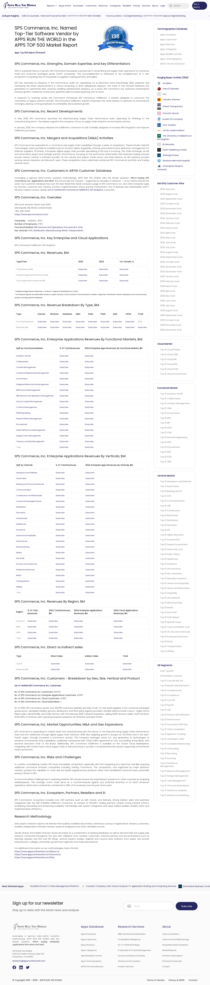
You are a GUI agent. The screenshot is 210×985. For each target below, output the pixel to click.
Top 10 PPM (165, 442)
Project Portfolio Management (29, 418)
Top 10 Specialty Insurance (173, 578)
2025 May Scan (167, 295)
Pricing (136, 5)
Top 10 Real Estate (169, 515)
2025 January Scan (169, 276)
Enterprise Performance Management (32, 384)
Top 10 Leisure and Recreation (175, 588)
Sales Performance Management (30, 430)
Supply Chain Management (28, 436)
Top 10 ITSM (166, 432)
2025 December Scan (171, 329)
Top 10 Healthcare (169, 559)
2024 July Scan (167, 247)
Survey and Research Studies (131, 955)
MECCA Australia (30, 15)
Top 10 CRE (165, 505)
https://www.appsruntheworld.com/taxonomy (38, 854)
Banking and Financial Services (30, 484)
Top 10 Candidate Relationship (175, 743)
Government (21, 518)
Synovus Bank (113, 15)
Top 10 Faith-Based (169, 617)
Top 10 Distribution (169, 520)
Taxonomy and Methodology (175, 939)
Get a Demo (197, 6)
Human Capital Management (29, 401)
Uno (164, 94)
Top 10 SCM (165, 456)
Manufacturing (53, 230)
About (155, 5)
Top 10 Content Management (175, 403)
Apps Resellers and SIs (171, 54)
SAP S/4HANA (93, 15)
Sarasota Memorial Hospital (176, 160)
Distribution (39, 230)
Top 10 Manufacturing (171, 602)
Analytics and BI (23, 356)
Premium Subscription (172, 955)
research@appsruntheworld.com (28, 960)
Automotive (21, 478)
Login (162, 5)
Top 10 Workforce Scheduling (174, 795)
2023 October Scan (169, 203)
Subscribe (82, 269)
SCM (80, 227)
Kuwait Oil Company (173, 119)
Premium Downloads (172, 961)
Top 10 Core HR (167, 700)
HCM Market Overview (171, 675)
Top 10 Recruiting (168, 753)
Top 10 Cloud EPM (168, 364)
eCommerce (21, 378)
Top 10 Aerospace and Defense (175, 481)
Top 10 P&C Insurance (171, 573)
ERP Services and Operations (48, 227)
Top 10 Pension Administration (175, 714)
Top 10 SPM (165, 451)
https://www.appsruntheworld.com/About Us (37, 851)
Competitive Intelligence (129, 939)
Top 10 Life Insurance (170, 568)
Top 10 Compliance (169, 695)
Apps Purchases (168, 34)
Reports (50, 5)
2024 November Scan (171, 266)
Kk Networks (168, 144)
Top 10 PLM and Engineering (173, 437)
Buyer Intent (65, 5)
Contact (166, 966)
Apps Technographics (171, 58)
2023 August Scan (169, 194)
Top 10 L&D (165, 709)
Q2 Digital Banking (132, 15)
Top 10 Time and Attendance (174, 785)
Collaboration (22, 361)
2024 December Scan (171, 271)
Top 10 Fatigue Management (174, 775)
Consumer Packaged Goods (28, 501)
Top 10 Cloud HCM (169, 369)
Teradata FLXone (37, 886)
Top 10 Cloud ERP (168, 359)
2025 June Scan (168, 300)
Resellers (127, 5)
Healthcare (21, 524)
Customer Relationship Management (32, 373)
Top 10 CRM (165, 408)
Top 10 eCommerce (170, 413)
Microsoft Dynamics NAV (53, 15)
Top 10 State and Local (171, 549)
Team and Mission (170, 934)
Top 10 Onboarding (169, 748)
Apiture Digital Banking (174, 15)
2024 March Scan (169, 228)
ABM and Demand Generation (132, 934)
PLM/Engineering (23, 413)
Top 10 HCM (166, 427)
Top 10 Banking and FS (171, 491)
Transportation (75, 230)
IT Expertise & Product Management (134, 950)
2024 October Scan (170, 261)
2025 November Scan (170, 325)
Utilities (19, 587)
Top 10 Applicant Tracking (173, 734)
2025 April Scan (167, 291)
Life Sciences (21, 541)
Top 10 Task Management (173, 780)
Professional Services (25, 569)
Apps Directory (167, 44)
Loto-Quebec (169, 125)
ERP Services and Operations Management (34, 396)
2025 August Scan (169, 310)
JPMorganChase (171, 155)
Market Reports (169, 950)
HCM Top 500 (166, 671)
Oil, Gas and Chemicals (26, 564)
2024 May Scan (167, 237)
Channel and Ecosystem (129, 961)
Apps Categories (168, 49)
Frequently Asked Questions (175, 944)
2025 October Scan (169, 320)
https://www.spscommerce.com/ (31, 214)
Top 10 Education (168, 525)
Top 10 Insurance (168, 563)
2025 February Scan (170, 281)
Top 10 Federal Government (174, 544)
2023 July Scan (167, 189)
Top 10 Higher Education (172, 534)
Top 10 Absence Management (175, 771)
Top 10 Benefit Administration (174, 685)
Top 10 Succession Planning (173, 724)
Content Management (26, 367)
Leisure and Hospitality (26, 535)
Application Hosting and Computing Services (153, 886)
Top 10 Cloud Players (170, 349)
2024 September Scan (171, 257)
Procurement (70, 227)
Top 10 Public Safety (170, 554)
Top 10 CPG (165, 496)
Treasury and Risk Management (30, 441)
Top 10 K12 (165, 530)
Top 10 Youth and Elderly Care (175, 627)
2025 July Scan (167, 305)
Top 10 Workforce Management (168, 765)
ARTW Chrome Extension (172, 63)
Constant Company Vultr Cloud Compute (106, 886)
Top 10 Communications (172, 500)
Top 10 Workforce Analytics (173, 790)
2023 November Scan (170, 208)
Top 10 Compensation (171, 690)
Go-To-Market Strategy (129, 944)
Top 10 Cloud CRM (169, 354)
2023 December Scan (171, 213)
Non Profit (20, 558)
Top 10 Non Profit (168, 612)
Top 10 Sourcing (168, 758)
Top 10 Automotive (169, 486)
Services (146, 5)
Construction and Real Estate (29, 495)
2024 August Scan (169, 252)
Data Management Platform (64, 886)
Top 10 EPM (165, 418)
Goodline (167, 83)
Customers (91, 5)
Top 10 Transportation (171, 646)
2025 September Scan (171, 315)
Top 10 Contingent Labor (172, 739)
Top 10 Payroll (166, 705)
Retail (64, 230)
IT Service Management (26, 407)
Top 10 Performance (170, 719)
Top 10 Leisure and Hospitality (174, 583)
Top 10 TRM (165, 461)
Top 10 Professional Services (174, 636)
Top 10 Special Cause (170, 622)
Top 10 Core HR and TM (171, 680)
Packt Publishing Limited (174, 149)
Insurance (20, 530)
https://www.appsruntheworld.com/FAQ (34, 857)
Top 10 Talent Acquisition (172, 729)
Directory (103, 5)
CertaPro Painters (171, 99)
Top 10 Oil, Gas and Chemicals (175, 631)
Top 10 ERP (165, 422)
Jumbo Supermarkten (173, 130)
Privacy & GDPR (176, 980)
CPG (30, 230)
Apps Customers (168, 39)
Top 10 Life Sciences (170, 597)
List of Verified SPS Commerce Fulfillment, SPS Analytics (75, 189)
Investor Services (126, 966)
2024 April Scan (167, 232)
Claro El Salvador (171, 88)
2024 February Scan (170, 223)
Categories (115, 5)
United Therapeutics (173, 106)
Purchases (78, 5)
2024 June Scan (168, 242)
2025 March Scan (168, 286)
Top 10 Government (170, 539)
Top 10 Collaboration (170, 398)
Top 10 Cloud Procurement (173, 373)
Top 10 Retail (166, 641)
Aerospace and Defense (26, 472)
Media (19, 552)
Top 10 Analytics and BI (171, 393)
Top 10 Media (166, 607)
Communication (23, 490)
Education (20, 512)
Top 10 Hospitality (168, 593)
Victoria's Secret (171, 113)
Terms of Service (156, 980)
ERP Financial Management (28, 390)
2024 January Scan (169, 218)
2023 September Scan (171, 198)
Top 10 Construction (170, 510)
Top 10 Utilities (167, 651)
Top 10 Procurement (170, 447)
